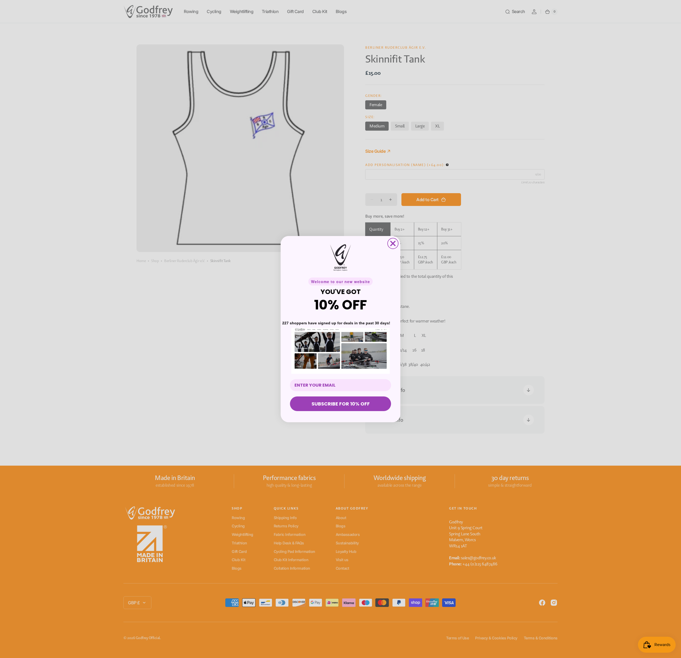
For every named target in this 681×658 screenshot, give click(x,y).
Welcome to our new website (340, 281)
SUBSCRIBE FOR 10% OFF (341, 403)
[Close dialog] (393, 243)
